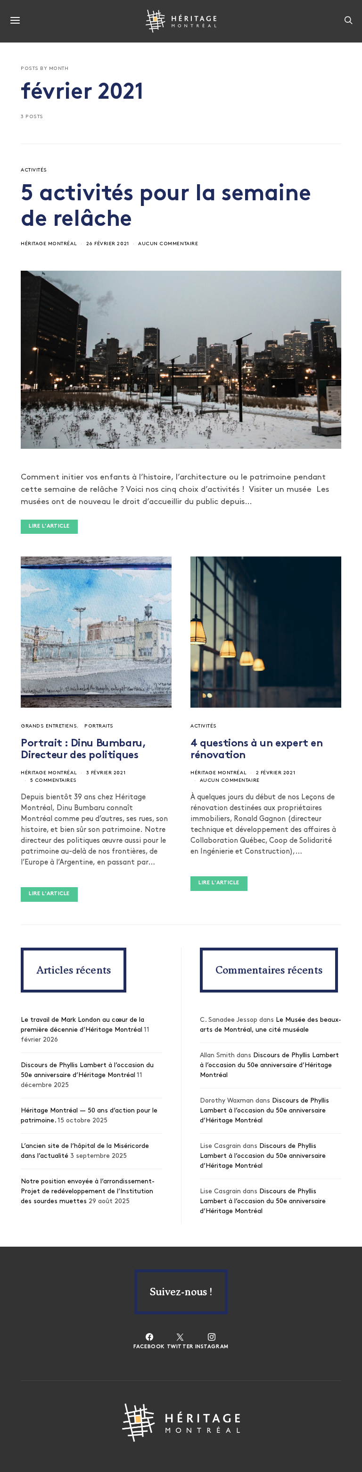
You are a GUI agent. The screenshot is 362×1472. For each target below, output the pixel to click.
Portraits (99, 726)
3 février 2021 (105, 773)
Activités (34, 170)
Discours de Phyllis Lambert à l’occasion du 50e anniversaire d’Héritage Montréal (269, 1065)
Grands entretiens (49, 726)
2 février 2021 (275, 773)
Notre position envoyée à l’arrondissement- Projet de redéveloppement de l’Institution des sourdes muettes (88, 1191)
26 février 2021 (107, 244)
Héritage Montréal (49, 244)
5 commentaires (53, 780)
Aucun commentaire (168, 244)
